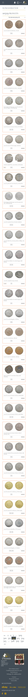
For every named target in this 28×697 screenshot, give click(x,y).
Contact (14, 677)
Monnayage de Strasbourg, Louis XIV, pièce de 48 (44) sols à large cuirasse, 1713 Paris (14, 587)
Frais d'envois (14, 672)
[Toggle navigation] (3, 2)
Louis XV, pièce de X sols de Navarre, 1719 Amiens (13, 183)
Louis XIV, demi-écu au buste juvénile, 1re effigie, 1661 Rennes (14, 241)
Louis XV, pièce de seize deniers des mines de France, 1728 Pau (14, 567)
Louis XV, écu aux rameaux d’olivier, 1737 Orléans (13, 126)
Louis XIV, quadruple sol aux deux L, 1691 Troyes (13, 69)
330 (22, 641)
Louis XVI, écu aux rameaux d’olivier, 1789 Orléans (13, 414)
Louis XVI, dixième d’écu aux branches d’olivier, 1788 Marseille (14, 454)
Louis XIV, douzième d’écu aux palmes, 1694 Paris (13, 626)
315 (4, 641)
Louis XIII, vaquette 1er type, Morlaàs (11, 280)
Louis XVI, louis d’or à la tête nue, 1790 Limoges (13, 491)
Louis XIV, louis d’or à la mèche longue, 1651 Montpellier (12, 607)
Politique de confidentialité (14, 674)
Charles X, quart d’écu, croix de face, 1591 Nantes (13, 164)
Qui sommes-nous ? (14, 668)
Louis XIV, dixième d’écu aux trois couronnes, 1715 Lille (13, 50)
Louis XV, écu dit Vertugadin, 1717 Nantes (12, 548)
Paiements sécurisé (14, 679)
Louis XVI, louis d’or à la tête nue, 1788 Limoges (13, 510)
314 (22, 638)
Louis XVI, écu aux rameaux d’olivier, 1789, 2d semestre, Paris (12, 433)
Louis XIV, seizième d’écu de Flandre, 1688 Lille (12, 222)
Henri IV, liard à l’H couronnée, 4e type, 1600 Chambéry (12, 376)
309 (20, 635)
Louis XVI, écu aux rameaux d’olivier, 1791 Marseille (13, 473)
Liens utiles (14, 680)
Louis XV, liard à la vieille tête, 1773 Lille (11, 30)
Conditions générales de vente (14, 670)
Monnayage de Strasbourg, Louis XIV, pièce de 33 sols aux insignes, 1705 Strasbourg (13, 107)
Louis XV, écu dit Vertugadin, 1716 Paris (11, 319)
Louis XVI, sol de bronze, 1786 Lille (10, 338)
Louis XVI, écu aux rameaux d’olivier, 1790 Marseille (13, 395)
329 (17, 641)
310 (4, 638)
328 (12, 641)
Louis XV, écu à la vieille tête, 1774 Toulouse (12, 529)
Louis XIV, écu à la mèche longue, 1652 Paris (12, 145)
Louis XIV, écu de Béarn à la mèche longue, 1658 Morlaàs (13, 261)
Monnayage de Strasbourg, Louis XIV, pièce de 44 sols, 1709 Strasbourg (13, 203)
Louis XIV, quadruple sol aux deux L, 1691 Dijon (13, 88)
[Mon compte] (17, 3)
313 (18, 638)
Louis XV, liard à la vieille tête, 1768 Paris (11, 356)
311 (9, 638)
